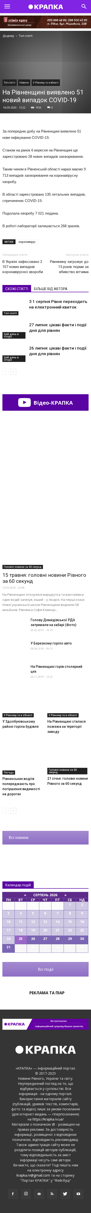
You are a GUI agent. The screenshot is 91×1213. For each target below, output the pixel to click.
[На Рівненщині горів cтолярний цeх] (14, 672)
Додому (8, 36)
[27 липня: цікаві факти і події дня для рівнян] (14, 330)
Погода (9, 772)
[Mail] (39, 1194)
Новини (24, 82)
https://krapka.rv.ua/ (48, 1119)
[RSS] (52, 1194)
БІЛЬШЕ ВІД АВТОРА (50, 289)
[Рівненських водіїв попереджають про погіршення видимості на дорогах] (23, 760)
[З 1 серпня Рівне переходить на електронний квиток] (14, 307)
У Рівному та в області (45, 82)
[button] (84, 6)
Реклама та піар (47, 992)
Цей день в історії (11, 335)
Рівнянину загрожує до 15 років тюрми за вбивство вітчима (69, 266)
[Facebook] (13, 1194)
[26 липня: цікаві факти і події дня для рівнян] (14, 353)
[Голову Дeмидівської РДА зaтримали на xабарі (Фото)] (14, 626)
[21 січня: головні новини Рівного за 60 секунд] (68, 760)
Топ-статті (9, 82)
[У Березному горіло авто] (14, 649)
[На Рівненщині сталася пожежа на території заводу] (68, 703)
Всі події (45, 969)
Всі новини (18, 838)
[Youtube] (78, 1194)
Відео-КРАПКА (52, 402)
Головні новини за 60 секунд (22, 567)
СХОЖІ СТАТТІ (16, 289)
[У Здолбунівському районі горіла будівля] (23, 703)
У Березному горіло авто (51, 643)
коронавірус (27, 241)
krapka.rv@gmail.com (33, 1175)
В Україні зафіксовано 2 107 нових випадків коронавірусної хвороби (22, 266)
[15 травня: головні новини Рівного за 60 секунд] (45, 537)
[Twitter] (65, 1194)
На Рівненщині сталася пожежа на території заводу (66, 726)
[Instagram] (26, 1194)
